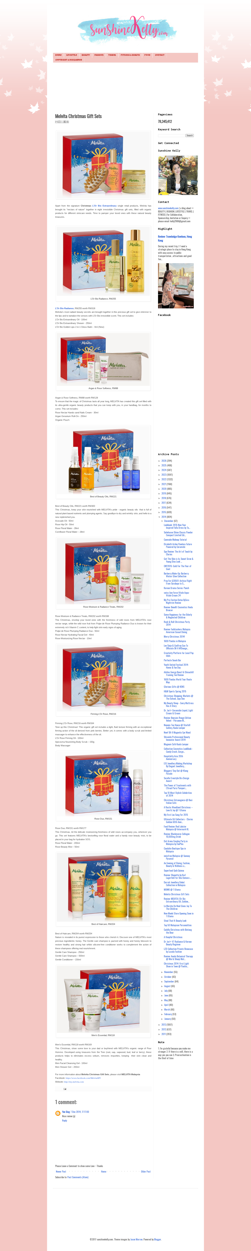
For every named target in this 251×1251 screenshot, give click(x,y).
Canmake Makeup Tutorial (175, 539)
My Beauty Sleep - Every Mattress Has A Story (179, 704)
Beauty (86, 55)
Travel (112, 55)
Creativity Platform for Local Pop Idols (178, 654)
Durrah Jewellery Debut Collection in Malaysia (174, 884)
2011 (164, 1034)
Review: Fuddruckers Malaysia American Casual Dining (177, 631)
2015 (164, 512)
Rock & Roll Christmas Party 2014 (177, 623)
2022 (164, 479)
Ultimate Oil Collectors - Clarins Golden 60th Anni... (178, 820)
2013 (164, 1024)
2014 (164, 517)
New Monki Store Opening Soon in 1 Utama (178, 915)
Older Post (146, 1171)
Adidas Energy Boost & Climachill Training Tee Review (179, 673)
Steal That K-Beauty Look (175, 920)
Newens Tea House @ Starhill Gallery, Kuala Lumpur (177, 726)
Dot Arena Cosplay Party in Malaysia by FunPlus (176, 842)
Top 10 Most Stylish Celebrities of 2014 (178, 794)
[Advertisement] (125, 87)
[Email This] (56, 121)
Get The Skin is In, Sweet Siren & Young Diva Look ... (178, 560)
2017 (164, 502)
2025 (164, 465)
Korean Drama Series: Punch (176, 588)
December (169, 521)
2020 (164, 488)
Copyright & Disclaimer (68, 60)
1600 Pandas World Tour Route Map (178, 681)
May (166, 1000)
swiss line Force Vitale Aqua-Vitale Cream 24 (177, 594)
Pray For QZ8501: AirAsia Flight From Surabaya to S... (178, 582)
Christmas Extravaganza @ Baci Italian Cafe (178, 801)
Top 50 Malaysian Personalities (178, 925)
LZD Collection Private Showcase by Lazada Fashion (178, 950)
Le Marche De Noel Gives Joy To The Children (178, 907)
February (168, 1014)
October (168, 977)
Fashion (99, 55)
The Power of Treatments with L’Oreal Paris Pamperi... (177, 787)
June (166, 995)
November (169, 972)
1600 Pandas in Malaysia (175, 641)
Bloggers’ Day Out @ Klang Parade (176, 772)
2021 (164, 484)
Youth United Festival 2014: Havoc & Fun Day (176, 666)
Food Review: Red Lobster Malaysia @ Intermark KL (176, 828)
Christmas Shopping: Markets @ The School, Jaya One (178, 697)
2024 (164, 470)
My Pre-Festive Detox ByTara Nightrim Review (176, 601)
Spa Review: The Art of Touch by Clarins (178, 553)
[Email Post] (64, 1088)
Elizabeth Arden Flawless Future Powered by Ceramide (178, 545)
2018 (164, 498)
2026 (164, 460)
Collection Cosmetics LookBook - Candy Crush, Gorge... (178, 750)
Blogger (157, 1239)
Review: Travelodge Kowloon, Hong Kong (175, 238)
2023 (164, 474)
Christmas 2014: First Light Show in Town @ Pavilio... (176, 965)
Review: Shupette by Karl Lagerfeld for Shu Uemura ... (177, 876)
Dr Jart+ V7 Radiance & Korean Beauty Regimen (178, 943)
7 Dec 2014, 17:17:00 (80, 1112)
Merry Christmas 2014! (174, 636)
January (168, 1019)
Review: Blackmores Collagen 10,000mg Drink (177, 835)
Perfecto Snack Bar (172, 660)
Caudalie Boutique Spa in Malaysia (175, 850)
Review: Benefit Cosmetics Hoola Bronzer (178, 608)
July (166, 990)
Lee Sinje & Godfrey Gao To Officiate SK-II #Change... (176, 647)
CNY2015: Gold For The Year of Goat (177, 567)
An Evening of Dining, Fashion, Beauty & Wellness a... (177, 864)
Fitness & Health (130, 55)
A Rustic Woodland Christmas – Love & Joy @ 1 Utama (178, 809)
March (167, 1009)
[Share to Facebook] (64, 121)
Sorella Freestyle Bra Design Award (176, 779)
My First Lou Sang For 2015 (176, 814)
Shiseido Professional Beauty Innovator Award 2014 (177, 738)
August (167, 986)
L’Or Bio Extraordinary (104, 206)
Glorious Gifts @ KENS (174, 686)
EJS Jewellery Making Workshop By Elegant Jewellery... (178, 765)
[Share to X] (62, 121)
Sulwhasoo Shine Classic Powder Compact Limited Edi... (178, 534)
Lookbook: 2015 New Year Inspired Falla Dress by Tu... (177, 526)
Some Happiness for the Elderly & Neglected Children (178, 616)
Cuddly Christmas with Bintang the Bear (178, 931)
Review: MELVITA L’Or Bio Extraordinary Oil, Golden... (176, 900)
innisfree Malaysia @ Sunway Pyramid (177, 857)
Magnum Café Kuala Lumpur (176, 744)
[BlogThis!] (59, 121)
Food (147, 55)
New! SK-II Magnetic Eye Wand (177, 732)
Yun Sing (66, 1112)
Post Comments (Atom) (77, 1177)
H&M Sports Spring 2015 (175, 691)
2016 (164, 507)
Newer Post (61, 1171)
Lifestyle (71, 55)
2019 (164, 493)
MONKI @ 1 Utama (172, 889)
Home (58, 55)
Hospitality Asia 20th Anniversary (173, 757)
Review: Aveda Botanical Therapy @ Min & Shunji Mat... (178, 958)
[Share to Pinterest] (67, 121)
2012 (164, 1029)
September (169, 981)
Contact (159, 55)
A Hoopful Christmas (173, 937)
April (166, 1005)
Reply (64, 1120)
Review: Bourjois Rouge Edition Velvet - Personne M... (177, 719)
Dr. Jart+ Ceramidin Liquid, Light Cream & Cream (178, 712)
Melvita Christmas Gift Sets (176, 894)
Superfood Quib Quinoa (174, 870)
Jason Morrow (136, 1239)
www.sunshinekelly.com (168, 208)
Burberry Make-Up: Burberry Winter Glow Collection (176, 575)
